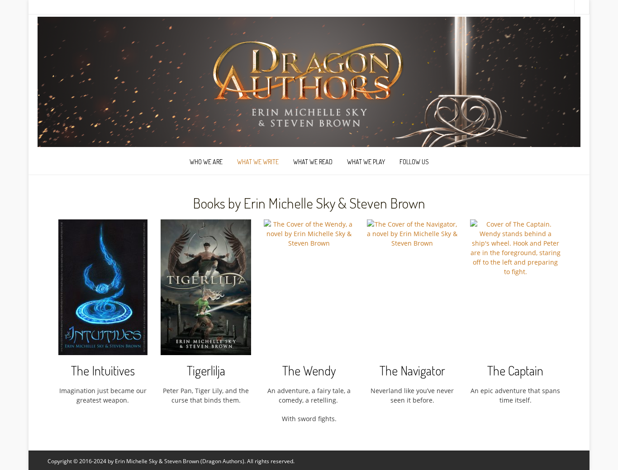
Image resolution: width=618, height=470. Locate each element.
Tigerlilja (206, 370)
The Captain (515, 370)
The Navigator (412, 370)
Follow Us (414, 162)
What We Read (313, 162)
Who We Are (206, 162)
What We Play (366, 162)
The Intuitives (103, 370)
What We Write (258, 162)
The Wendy (309, 370)
